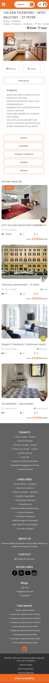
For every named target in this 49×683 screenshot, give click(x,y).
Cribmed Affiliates (26, 673)
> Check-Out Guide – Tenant (24, 449)
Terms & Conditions (26, 660)
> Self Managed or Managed (24, 520)
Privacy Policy (26, 665)
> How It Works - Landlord (24, 484)
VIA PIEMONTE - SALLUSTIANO (17, 403)
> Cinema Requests (25, 512)
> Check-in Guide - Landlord (24, 492)
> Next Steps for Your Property (24, 524)
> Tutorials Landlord (25, 528)
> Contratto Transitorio (24, 516)
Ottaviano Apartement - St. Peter (20, 284)
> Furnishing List (24, 504)
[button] (10, 69)
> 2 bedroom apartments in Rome (25, 618)
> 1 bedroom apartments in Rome (24, 614)
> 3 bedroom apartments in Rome (25, 622)
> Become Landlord (24, 488)
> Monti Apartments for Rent (24, 642)
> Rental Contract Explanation (24, 461)
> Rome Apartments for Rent (24, 626)
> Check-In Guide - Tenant (24, 445)
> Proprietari (24, 595)
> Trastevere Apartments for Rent (24, 630)
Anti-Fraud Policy (26, 669)
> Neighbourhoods (24, 591)
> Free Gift (24, 457)
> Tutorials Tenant (24, 469)
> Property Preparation (24, 496)
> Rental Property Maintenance (24, 508)
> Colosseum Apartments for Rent (24, 638)
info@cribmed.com (26, 559)
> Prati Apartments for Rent (24, 634)
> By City (24, 587)
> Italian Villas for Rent (24, 610)
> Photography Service (24, 500)
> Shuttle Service (24, 453)
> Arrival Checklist (25, 441)
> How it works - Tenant (24, 437)
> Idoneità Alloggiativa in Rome (24, 465)
